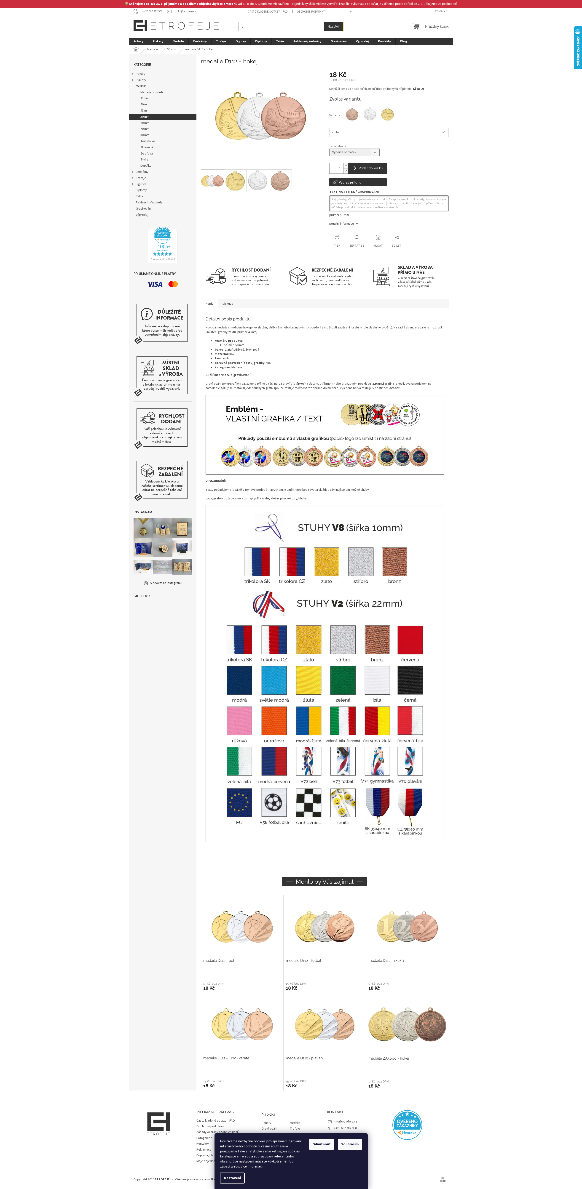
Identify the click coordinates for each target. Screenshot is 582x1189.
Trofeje (141, 178)
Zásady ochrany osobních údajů (217, 1132)
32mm (144, 98)
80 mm (144, 135)
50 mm (144, 117)
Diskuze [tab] (228, 303)
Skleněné (146, 147)
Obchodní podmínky (311, 12)
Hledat (333, 26)
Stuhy (144, 159)
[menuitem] (138, 41)
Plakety (141, 80)
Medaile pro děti (151, 92)
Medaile (141, 86)
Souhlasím (350, 1144)
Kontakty (202, 1143)
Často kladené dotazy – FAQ (268, 12)
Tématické (147, 141)
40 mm (144, 104)
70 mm (144, 129)
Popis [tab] (209, 303)
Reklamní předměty (149, 202)
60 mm (144, 123)
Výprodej (142, 215)
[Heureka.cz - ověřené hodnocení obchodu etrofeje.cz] (162, 245)
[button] (242, 986)
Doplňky (145, 165)
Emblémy (142, 172)
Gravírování (143, 208)
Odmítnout (321, 1144)
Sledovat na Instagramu (166, 583)
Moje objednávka (208, 1161)
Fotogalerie (204, 1138)
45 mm (144, 110)
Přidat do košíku (371, 168)
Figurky (141, 184)
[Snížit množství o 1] (345, 170)
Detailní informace (341, 223)
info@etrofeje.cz (345, 1121)
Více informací (252, 1166)
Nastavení (232, 1178)
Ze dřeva (146, 153)
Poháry (140, 74)
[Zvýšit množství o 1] (345, 165)
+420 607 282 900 (345, 1128)
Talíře (140, 196)
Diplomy (141, 190)
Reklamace (204, 1149)
